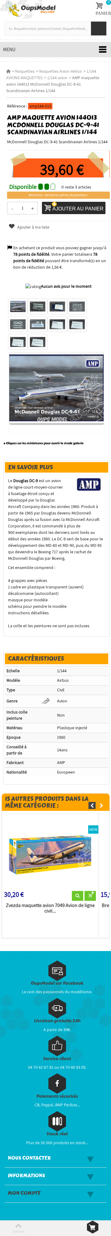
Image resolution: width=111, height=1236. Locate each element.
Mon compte (24, 1193)
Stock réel (57, 1134)
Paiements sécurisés (57, 1096)
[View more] (77, 896)
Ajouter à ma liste (32, 227)
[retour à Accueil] (8, 71)
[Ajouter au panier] (90, 896)
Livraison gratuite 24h (57, 1021)
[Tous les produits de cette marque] (89, 483)
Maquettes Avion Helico (60, 71)
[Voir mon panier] (92, 1227)
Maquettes (25, 71)
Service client (57, 1058)
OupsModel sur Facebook (57, 983)
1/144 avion (57, 77)
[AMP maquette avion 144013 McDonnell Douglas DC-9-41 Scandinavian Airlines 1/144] (18, 307)
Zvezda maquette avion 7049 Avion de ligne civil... (50, 908)
